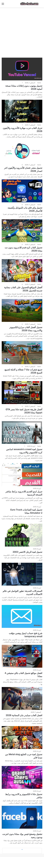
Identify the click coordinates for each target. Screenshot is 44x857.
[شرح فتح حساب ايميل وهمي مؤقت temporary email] (22, 616)
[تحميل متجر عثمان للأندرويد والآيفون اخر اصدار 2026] (22, 151)
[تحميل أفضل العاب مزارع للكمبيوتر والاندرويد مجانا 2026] (22, 310)
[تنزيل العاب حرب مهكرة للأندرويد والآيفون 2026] (22, 111)
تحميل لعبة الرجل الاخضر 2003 (27, 552)
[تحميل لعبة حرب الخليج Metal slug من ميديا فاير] (22, 737)
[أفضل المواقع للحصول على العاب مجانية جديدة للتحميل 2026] (22, 270)
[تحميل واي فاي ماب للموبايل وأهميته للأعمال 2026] (22, 190)
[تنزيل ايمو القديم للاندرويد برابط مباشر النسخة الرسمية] (22, 474)
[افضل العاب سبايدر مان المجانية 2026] (22, 698)
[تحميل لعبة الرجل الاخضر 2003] (22, 535)
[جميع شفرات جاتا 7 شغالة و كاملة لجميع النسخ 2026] (22, 352)
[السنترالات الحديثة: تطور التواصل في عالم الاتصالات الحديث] (22, 574)
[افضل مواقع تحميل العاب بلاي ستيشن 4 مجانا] (22, 656)
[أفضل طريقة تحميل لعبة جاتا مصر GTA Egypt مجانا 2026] (22, 392)
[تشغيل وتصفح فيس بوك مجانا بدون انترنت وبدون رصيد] (22, 817)
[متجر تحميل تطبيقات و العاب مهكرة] (29, 4)
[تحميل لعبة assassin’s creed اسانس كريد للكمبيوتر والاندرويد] (22, 432)
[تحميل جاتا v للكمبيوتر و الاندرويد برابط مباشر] (22, 777)
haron (39, 83)
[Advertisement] (22, 32)
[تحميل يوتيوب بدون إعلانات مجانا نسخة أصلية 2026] (22, 69)
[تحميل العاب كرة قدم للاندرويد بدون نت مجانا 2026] (22, 230)
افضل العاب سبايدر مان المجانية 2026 (24, 715)
